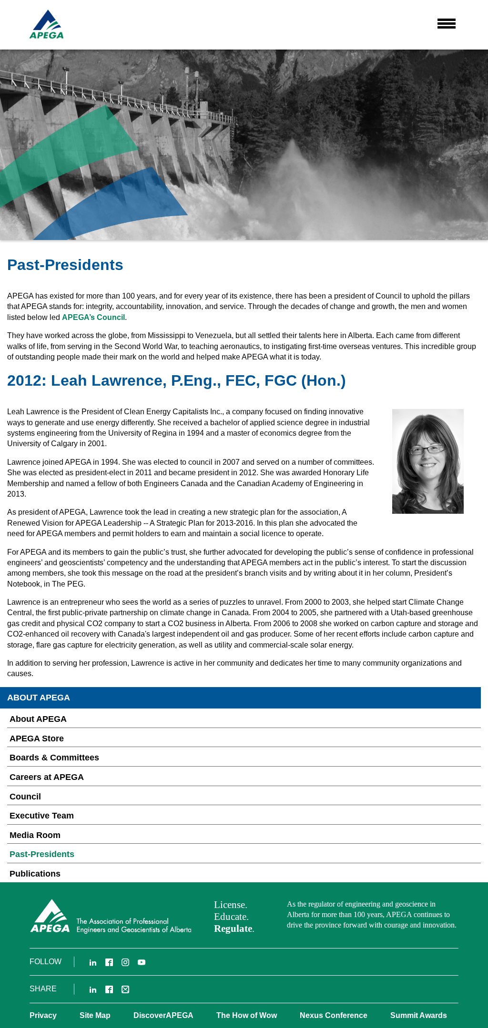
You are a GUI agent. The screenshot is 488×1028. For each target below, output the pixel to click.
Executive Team (42, 815)
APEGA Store (37, 738)
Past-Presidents (42, 854)
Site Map (95, 1015)
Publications (35, 873)
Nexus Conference (333, 1015)
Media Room (35, 835)
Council (25, 796)
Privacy (43, 1015)
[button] (446, 23)
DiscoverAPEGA (163, 1015)
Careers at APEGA (47, 777)
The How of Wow (246, 1015)
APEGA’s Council (93, 317)
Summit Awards (418, 1015)
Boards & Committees (54, 757)
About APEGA (38, 719)
